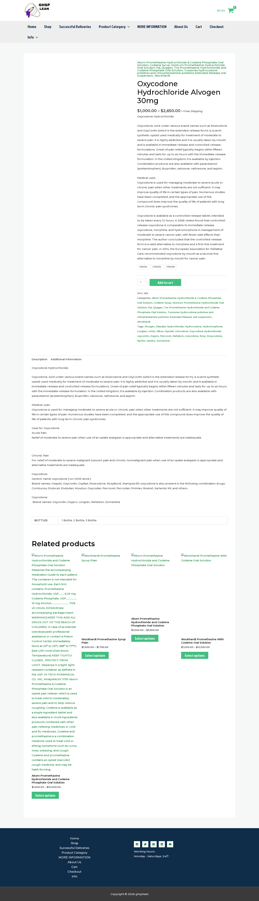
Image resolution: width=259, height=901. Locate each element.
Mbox (160, 331)
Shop (47, 26)
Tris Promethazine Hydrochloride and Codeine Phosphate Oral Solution (181, 69)
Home (32, 26)
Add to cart (165, 282)
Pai (158, 67)
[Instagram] (153, 844)
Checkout (217, 26)
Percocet (165, 336)
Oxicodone (181, 331)
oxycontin (143, 336)
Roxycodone (214, 336)
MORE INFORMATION (151, 26)
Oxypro (154, 336)
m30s (152, 331)
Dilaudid (160, 326)
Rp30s (141, 340)
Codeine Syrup (160, 65)
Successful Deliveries (75, 26)
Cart (199, 26)
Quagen (167, 67)
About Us (181, 26)
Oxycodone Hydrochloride (205, 331)
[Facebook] (137, 844)
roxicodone (191, 336)
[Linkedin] (162, 844)
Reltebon (178, 336)
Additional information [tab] (66, 359)
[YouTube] (170, 844)
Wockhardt (162, 75)
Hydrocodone (193, 326)
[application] (128, 26)
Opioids (169, 331)
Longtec (142, 331)
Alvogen (150, 326)
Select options (45, 795)
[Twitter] (145, 844)
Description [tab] (39, 359)
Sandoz (150, 340)
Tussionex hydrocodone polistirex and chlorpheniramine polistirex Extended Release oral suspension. (181, 73)
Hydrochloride (175, 326)
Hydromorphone (212, 326)
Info (31, 37)
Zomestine (163, 340)
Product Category (112, 26)
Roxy (203, 336)
